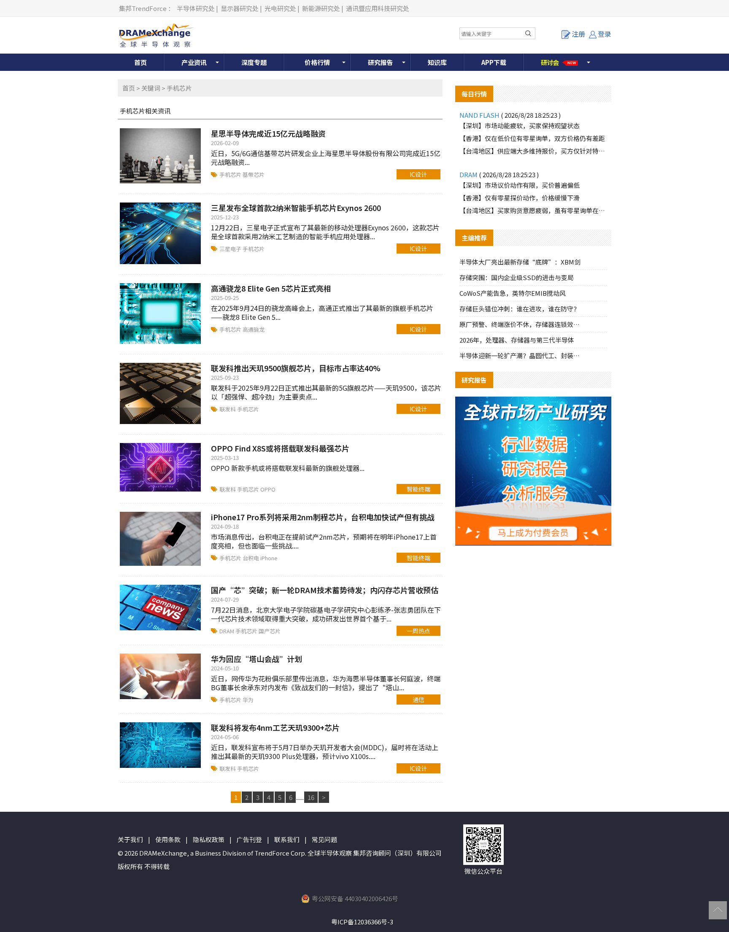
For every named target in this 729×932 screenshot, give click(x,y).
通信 (418, 699)
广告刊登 (249, 839)
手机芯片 (231, 174)
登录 (604, 34)
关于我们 (130, 839)
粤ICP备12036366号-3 (362, 921)
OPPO (267, 489)
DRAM (227, 631)
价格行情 (317, 62)
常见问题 (324, 839)
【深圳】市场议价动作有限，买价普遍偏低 (519, 185)
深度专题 (254, 62)
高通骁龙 (254, 329)
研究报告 (380, 62)
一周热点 (418, 631)
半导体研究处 (196, 8)
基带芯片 (254, 174)
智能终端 (418, 489)
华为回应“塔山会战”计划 (256, 658)
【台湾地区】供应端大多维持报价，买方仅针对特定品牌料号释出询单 (533, 150)
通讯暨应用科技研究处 (377, 8)
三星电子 (231, 249)
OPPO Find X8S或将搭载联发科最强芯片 (280, 448)
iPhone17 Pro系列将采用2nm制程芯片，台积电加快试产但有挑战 (323, 516)
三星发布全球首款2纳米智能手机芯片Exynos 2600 (296, 207)
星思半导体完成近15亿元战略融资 (268, 133)
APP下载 (493, 62)
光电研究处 (280, 8)
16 (311, 797)
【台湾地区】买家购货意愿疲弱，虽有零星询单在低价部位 (533, 210)
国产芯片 (270, 631)
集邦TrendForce (143, 8)
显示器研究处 (240, 8)
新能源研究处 (321, 8)
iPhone (269, 558)
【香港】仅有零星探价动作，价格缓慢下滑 (519, 197)
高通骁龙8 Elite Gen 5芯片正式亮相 (271, 288)
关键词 (150, 88)
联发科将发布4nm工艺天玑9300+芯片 (275, 727)
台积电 (251, 558)
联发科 (228, 409)
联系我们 (287, 839)
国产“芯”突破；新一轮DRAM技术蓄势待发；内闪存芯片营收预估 (324, 589)
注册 (578, 34)
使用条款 (168, 839)
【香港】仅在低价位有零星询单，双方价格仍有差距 (532, 138)
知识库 (437, 62)
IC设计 (418, 174)
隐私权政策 (208, 839)
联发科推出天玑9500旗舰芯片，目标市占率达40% (296, 367)
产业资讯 (194, 62)
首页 (140, 62)
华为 (248, 700)
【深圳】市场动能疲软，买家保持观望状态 (519, 125)
